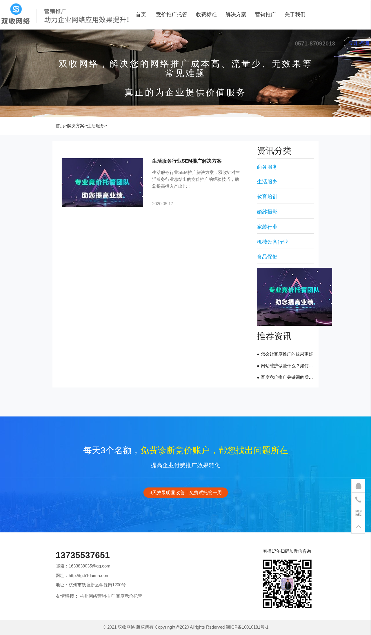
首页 (141, 14)
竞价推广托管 (171, 14)
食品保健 (267, 257)
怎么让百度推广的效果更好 (287, 354)
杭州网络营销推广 (97, 596)
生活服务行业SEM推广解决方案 (187, 160)
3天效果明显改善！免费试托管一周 (186, 492)
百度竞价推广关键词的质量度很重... (295, 377)
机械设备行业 (272, 242)
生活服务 (95, 125)
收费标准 (206, 14)
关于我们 (295, 14)
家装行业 (267, 227)
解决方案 (235, 14)
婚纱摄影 (267, 212)
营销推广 (265, 14)
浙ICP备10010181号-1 (247, 627)
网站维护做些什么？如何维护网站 (293, 365)
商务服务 (267, 167)
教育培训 (267, 197)
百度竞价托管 (129, 596)
